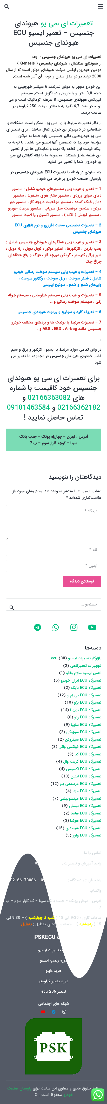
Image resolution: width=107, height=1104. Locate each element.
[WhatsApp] (56, 627)
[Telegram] (38, 627)
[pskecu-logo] (53, 1046)
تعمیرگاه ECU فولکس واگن (79, 747)
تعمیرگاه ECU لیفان (86, 776)
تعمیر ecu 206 (53, 991)
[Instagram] (74, 627)
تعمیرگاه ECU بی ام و (84, 695)
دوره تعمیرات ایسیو (53, 950)
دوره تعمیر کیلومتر (53, 981)
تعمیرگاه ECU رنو (87, 717)
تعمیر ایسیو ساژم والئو (83, 673)
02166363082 (48, 398)
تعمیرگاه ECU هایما (86, 813)
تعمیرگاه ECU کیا (88, 754)
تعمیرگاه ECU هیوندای (83, 828)
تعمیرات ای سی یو (67, 23)
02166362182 (77, 407)
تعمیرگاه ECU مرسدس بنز (80, 784)
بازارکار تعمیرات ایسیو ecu (76, 658)
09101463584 (28, 407)
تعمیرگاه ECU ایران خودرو (81, 680)
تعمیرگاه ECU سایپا (86, 725)
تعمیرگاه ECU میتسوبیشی (80, 799)
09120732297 (53, 880)
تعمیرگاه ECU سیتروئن (83, 740)
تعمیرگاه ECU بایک (86, 688)
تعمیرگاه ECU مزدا (86, 791)
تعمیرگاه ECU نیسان (85, 806)
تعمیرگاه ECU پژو (87, 702)
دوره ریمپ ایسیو (53, 960)
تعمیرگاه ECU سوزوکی (83, 732)
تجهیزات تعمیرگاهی (85, 666)
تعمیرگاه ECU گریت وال (82, 762)
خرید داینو (53, 971)
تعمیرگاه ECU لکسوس (83, 769)
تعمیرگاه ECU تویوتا (85, 710)
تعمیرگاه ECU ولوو (86, 835)
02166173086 (23, 880)
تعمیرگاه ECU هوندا (85, 821)
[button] (100, 6)
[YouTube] (92, 627)
